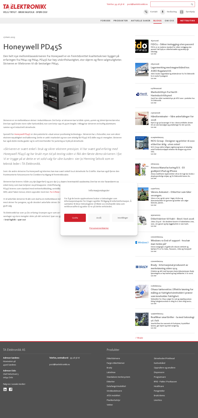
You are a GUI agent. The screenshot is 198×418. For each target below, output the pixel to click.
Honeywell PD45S (22, 134)
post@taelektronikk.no (137, 4)
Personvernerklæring (98, 228)
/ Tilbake (139, 338)
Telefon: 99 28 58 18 (116, 4)
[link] (150, 12)
